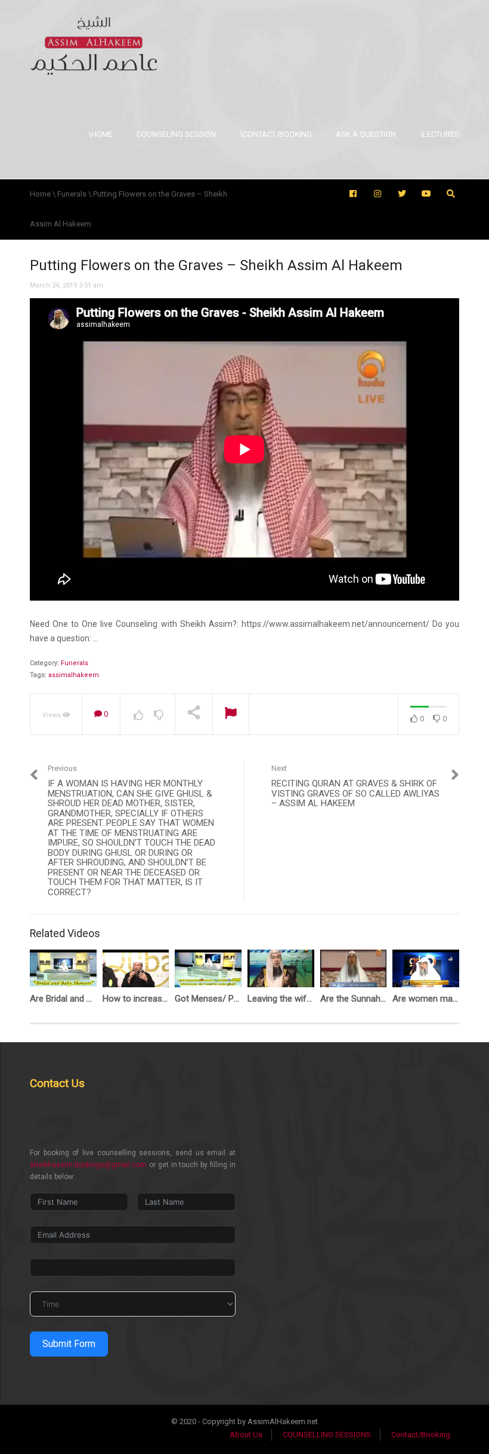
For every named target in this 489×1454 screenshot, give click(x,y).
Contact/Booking (420, 1434)
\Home (100, 134)
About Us (246, 1434)
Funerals (74, 663)
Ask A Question (366, 134)
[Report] (231, 714)
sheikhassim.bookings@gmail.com (88, 1165)
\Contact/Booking (276, 134)
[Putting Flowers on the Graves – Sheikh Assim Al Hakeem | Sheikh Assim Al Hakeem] (93, 44)
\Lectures (439, 134)
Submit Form (68, 1343)
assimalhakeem (73, 675)
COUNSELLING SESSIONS (327, 1434)
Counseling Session (176, 134)
